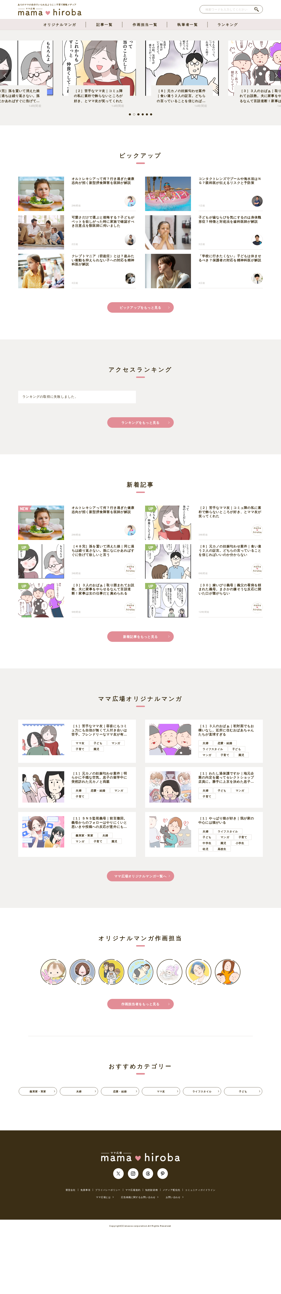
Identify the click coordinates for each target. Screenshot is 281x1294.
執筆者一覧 (187, 24)
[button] (130, 114)
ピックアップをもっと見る (141, 307)
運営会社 (71, 1190)
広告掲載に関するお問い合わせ (138, 1197)
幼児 (205, 849)
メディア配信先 (171, 1190)
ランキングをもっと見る (140, 422)
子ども (98, 743)
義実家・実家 (84, 835)
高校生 (222, 849)
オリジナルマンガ (59, 24)
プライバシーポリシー (107, 1190)
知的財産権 (151, 1190)
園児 (96, 749)
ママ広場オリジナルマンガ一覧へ (140, 876)
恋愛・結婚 (225, 743)
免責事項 (85, 1190)
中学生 (207, 843)
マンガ (116, 743)
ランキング (228, 24)
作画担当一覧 (145, 24)
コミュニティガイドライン (200, 1190)
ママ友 (80, 743)
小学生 (240, 843)
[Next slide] (275, 75)
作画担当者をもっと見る (140, 1004)
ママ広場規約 (132, 1190)
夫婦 (205, 743)
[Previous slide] (5, 75)
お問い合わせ (173, 1197)
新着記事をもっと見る (140, 636)
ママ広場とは (103, 1197)
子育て (80, 749)
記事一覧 (104, 24)
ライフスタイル (213, 749)
